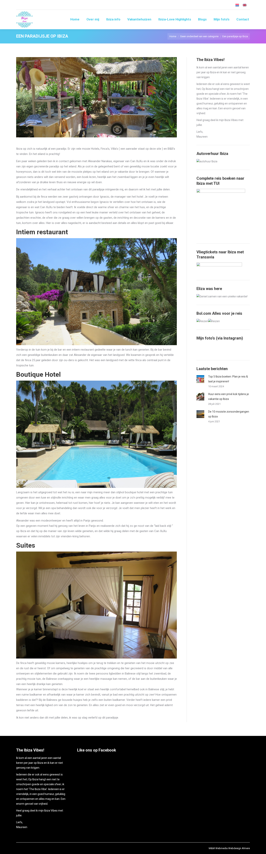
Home (172, 36)
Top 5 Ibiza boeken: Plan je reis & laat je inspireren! (228, 379)
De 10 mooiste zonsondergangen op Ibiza (228, 414)
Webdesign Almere (239, 848)
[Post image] (200, 379)
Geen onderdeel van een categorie (199, 36)
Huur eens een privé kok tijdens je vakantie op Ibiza (228, 396)
